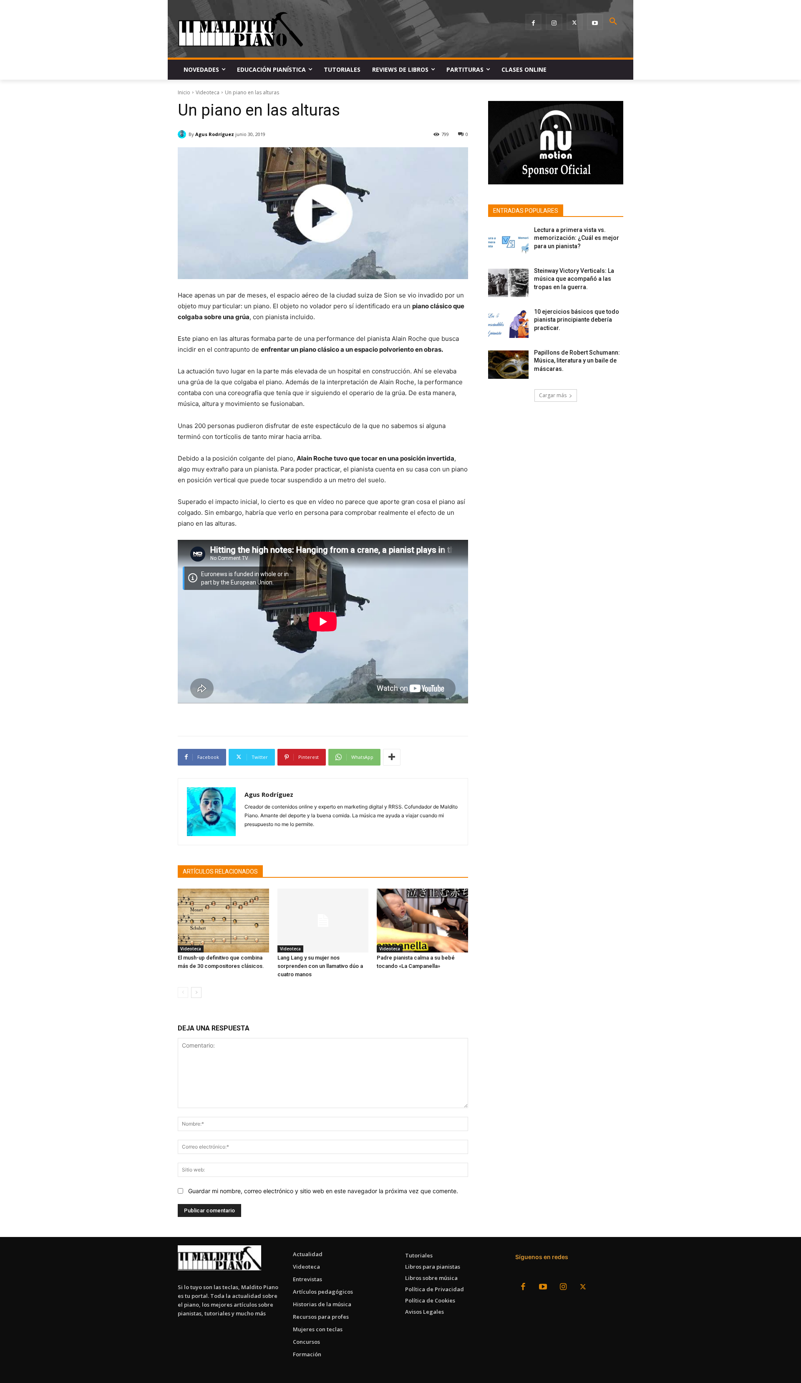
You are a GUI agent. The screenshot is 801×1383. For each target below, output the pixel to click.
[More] (391, 757)
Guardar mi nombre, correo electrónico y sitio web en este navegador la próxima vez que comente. (323, 1190)
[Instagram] (554, 22)
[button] (613, 22)
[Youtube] (595, 22)
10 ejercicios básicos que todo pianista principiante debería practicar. (576, 319)
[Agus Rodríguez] (183, 134)
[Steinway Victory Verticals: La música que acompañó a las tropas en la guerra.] (508, 283)
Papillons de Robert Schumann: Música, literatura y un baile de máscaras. (577, 360)
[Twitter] (575, 22)
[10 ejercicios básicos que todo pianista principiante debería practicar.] (508, 324)
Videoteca (207, 92)
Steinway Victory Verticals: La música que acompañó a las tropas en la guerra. (574, 278)
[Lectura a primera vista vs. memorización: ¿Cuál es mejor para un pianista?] (508, 242)
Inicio (184, 92)
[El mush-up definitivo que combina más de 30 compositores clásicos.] (223, 920)
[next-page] (196, 992)
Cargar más (553, 395)
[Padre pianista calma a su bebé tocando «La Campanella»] (422, 920)
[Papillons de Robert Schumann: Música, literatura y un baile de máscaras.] (508, 364)
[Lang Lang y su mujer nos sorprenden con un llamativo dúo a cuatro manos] (323, 920)
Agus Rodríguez (214, 134)
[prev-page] (183, 992)
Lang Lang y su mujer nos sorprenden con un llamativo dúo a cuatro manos (320, 966)
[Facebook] (533, 22)
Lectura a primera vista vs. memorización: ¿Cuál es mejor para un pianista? (576, 238)
